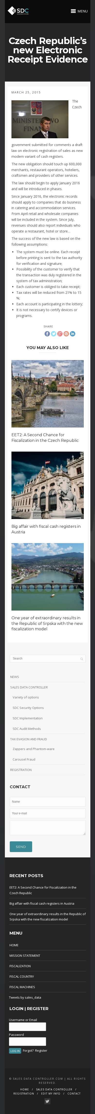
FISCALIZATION (20, 966)
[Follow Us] (47, 1101)
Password (16, 1034)
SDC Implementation (28, 718)
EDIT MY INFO (50, 1093)
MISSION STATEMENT (25, 955)
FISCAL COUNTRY (22, 976)
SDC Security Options (28, 708)
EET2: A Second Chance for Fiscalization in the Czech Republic (43, 890)
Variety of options (26, 697)
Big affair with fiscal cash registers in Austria (42, 903)
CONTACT (74, 1093)
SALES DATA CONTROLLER (29, 687)
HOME (14, 945)
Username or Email (23, 1020)
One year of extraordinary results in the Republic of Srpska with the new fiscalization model (47, 623)
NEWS (14, 677)
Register (41, 1050)
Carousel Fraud (24, 759)
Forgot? (28, 1050)
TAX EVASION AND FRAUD (28, 739)
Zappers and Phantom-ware (34, 749)
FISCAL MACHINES (22, 987)
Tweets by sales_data (25, 997)
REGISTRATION (21, 770)
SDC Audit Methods (27, 728)
